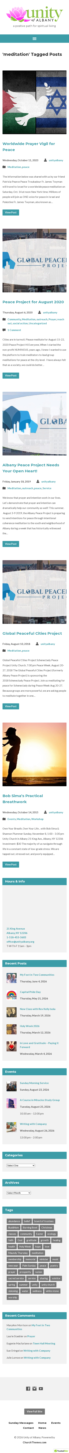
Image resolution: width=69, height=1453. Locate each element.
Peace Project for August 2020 (33, 302)
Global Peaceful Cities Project (32, 633)
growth (45, 1240)
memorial (30, 1259)
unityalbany (56, 160)
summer (23, 1284)
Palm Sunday (29, 1265)
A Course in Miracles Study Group (40, 1099)
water (25, 1291)
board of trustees (44, 1221)
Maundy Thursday (18, 1253)
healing (56, 1240)
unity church (48, 1284)
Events (12, 818)
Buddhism (13, 1227)
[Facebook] (28, 1389)
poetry (54, 1265)
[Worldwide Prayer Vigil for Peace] (34, 131)
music (55, 1259)
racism (38, 1272)
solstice (56, 1278)
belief (27, 1221)
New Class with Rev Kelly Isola (37, 1008)
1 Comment (14, 329)
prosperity (25, 1272)
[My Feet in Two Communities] (12, 980)
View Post (11, 212)
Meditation (14, 166)
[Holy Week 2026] (12, 1031)
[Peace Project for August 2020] (34, 289)
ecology (51, 1233)
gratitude (31, 1240)
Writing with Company (33, 1123)
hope (38, 1246)
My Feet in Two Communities (37, 974)
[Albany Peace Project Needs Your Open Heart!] (34, 452)
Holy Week (25, 1246)
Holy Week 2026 (29, 1025)
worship (12, 1297)
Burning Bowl (30, 1227)
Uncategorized (38, 323)
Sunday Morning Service (34, 1082)
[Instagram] (34, 1389)
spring (11, 1284)
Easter (39, 1233)
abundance (14, 1221)
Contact (28, 1427)
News (42, 1427)
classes (12, 1233)
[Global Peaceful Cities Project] (34, 621)
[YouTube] (41, 1389)
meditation (37, 1253)
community (26, 1233)
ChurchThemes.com (34, 1442)
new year (13, 1265)
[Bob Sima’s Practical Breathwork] (34, 783)
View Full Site (34, 1411)
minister (44, 1259)
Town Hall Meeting (44, 1343)
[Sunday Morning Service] (12, 1088)
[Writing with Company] (12, 1130)
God (20, 1240)
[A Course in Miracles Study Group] (12, 1106)
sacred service (16, 1278)
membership (14, 1259)
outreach (42, 319)
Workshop (37, 818)
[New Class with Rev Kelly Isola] (12, 1014)
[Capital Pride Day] (12, 997)
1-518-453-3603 (16, 937)
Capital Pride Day (30, 991)
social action (20, 323)
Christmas (46, 1227)
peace (25, 166)
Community (14, 319)
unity (34, 1284)
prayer (11, 1272)
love (47, 1246)
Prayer (52, 319)
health (11, 1246)
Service (47, 488)
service (32, 1278)
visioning (13, 1291)
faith (10, 1240)
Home (42, 1422)
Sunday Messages (21, 1422)
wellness (37, 1291)
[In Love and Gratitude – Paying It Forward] (12, 1049)
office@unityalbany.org (20, 941)
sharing (44, 1278)
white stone (52, 1291)
